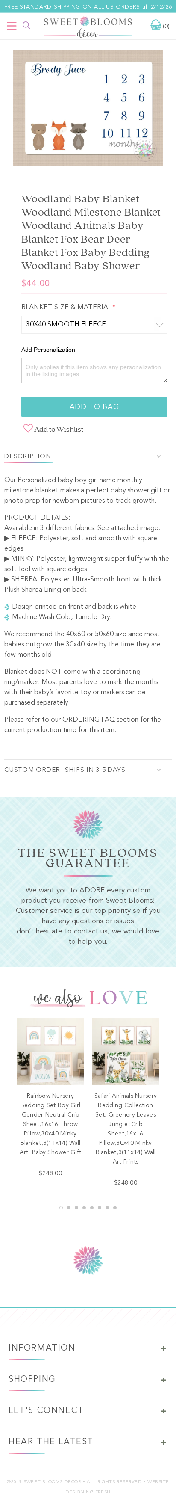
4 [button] (84, 1207)
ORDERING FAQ (88, 720)
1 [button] (61, 1207)
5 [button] (92, 1207)
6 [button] (99, 1207)
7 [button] (107, 1207)
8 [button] (115, 1207)
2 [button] (68, 1207)
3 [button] (76, 1207)
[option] (88, 110)
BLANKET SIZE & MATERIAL (67, 307)
